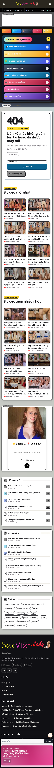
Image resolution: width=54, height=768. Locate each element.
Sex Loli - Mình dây (12, 604)
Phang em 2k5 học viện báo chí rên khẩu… (19, 726)
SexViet (6, 653)
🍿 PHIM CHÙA (27, 31)
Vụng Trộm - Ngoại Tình (12, 617)
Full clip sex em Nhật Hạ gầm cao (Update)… (20, 722)
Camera (39, 604)
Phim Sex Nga (21, 625)
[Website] (15, 670)
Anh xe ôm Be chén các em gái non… (17, 706)
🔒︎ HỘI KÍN (6, 31)
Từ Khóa (41, 10)
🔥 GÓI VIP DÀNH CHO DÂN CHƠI (15, 75)
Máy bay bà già (22, 613)
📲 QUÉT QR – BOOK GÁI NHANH (15, 47)
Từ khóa (28, 665)
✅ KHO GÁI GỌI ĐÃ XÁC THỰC (15, 61)
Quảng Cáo (6, 682)
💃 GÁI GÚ (37, 31)
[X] (9, 670)
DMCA (4, 690)
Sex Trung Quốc (10, 621)
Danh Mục (20, 10)
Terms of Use (7, 694)
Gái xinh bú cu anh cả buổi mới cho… (17, 714)
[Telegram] (4, 670)
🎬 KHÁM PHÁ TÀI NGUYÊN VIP (15, 82)
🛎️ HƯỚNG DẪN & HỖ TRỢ (13, 96)
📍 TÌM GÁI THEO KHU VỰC (14, 68)
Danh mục (18, 665)
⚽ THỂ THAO (47, 31)
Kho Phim (31, 10)
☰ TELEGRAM (16, 31)
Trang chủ (9, 10)
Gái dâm (35, 621)
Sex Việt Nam (27, 604)
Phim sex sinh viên (23, 608)
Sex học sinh (9, 613)
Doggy (33, 613)
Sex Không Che (23, 621)
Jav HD (43, 617)
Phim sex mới (9, 625)
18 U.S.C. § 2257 (8, 686)
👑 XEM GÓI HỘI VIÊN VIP (13, 54)
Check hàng (9, 608)
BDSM (35, 608)
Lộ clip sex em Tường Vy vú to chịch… (17, 718)
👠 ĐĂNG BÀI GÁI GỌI (12, 89)
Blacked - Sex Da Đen (30, 617)
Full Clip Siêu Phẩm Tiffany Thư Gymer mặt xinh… (22, 710)
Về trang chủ (17, 174)
